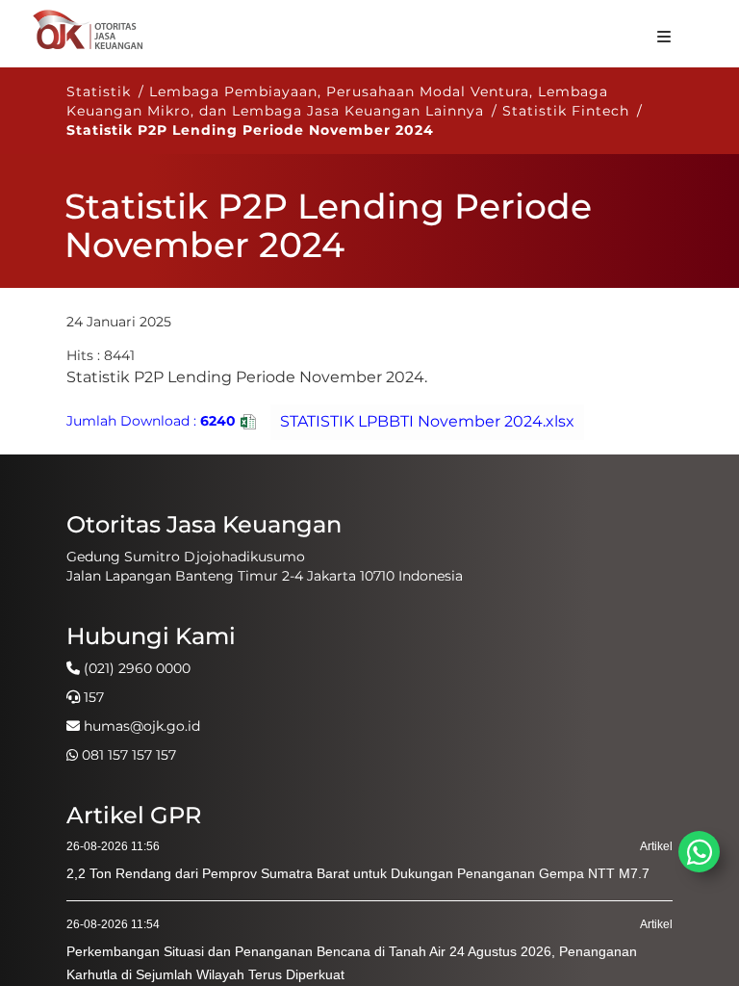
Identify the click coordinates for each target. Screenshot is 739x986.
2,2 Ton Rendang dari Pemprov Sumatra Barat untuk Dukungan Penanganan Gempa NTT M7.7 (358, 873)
